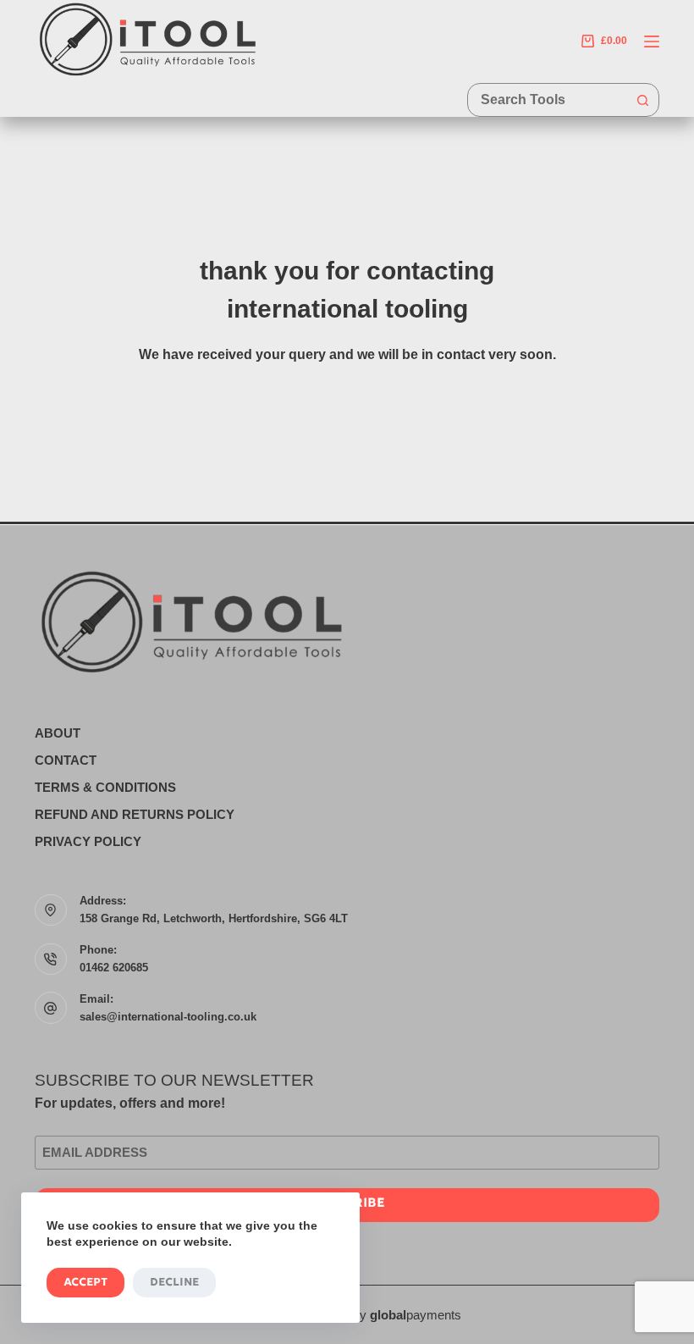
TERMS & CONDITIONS (105, 787)
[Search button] (642, 100)
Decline (174, 1283)
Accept (85, 1283)
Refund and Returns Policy (134, 814)
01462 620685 (114, 967)
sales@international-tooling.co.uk (168, 1016)
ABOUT (57, 733)
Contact (65, 760)
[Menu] (651, 41)
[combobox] (547, 100)
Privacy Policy (88, 841)
